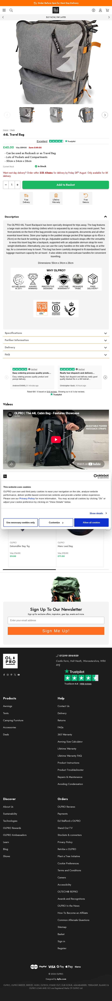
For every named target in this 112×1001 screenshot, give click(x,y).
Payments (63, 814)
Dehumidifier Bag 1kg (20, 546)
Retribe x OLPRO (67, 849)
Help (61, 698)
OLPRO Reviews (66, 807)
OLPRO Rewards (12, 828)
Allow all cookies (91, 522)
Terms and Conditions (69, 870)
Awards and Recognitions (71, 899)
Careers (62, 877)
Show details (96, 513)
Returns (62, 720)
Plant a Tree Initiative (69, 856)
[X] (15, 675)
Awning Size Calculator (70, 742)
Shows (6, 856)
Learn (6, 842)
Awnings (7, 706)
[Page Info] (93, 10)
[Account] (100, 10)
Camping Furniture (13, 720)
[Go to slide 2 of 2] (82, 569)
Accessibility (64, 885)
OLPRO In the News (68, 906)
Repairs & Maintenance (70, 777)
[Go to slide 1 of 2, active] (29, 569)
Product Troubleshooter (71, 770)
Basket (61, 934)
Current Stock (8, 166)
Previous (3, 17)
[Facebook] (4, 675)
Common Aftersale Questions (73, 920)
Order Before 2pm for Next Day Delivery (58, 3)
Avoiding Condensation (70, 784)
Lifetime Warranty (67, 748)
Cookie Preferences (68, 863)
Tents (6, 713)
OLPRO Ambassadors (15, 835)
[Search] (11, 10)
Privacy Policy (27, 498)
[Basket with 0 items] (107, 10)
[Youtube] (19, 675)
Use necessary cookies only (20, 522)
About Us (8, 807)
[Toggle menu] (4, 10)
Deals (6, 734)
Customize (54, 522)
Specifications (13, 333)
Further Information (17, 340)
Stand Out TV (65, 828)
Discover (9, 799)
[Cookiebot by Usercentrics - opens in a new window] (96, 476)
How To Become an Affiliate (73, 913)
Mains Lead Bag (65, 546)
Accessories (9, 727)
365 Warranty (65, 734)
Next (109, 17)
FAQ (7, 354)
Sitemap (62, 927)
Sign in (61, 941)
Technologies (10, 821)
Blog (5, 849)
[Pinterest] (11, 675)
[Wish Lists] (43, 531)
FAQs (60, 727)
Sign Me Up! (56, 631)
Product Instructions (68, 763)
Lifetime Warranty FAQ (70, 756)
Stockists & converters (70, 835)
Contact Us (63, 706)
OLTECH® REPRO (68, 892)
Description (12, 217)
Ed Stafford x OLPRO (69, 821)
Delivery (10, 347)
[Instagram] (8, 675)
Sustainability (10, 814)
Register (62, 948)
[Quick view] (21, 531)
